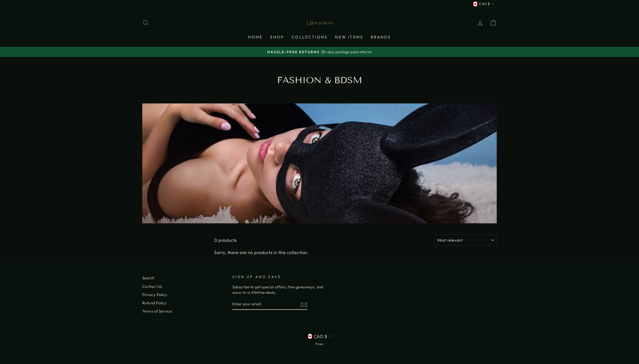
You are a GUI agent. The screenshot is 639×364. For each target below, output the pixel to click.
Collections (309, 36)
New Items (349, 36)
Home (255, 36)
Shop (277, 36)
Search (148, 278)
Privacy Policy (154, 294)
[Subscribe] (304, 304)
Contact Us (152, 286)
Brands (381, 36)
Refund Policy (154, 303)
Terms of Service (157, 311)
